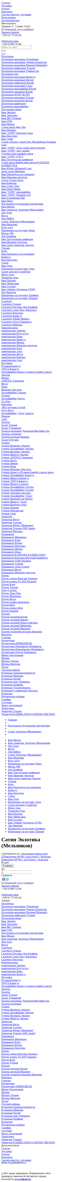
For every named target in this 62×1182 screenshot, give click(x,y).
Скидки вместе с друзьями (16, 14)
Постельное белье (11, 109)
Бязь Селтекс (8, 286)
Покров (5, 416)
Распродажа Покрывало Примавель (21, 646)
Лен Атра (6, 212)
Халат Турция (9, 425)
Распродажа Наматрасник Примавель (22, 649)
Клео (4, 251)
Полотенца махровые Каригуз (18, 77)
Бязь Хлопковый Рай (13, 198)
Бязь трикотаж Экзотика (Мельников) (22, 209)
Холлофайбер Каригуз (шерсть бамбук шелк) (26, 372)
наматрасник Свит (11, 360)
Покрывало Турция (12, 563)
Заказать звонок (10, 32)
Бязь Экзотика (9, 115)
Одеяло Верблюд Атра (13, 504)
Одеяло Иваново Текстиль (16, 469)
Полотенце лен (9, 74)
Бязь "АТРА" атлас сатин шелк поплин (23, 147)
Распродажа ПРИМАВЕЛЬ (16, 643)
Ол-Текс (6, 401)
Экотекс (5, 375)
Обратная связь (10, 41)
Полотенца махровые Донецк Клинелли (24, 62)
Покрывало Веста (11, 569)
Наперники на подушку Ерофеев (20, 295)
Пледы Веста (8, 599)
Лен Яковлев (8, 292)
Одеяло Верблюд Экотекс (15, 445)
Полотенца (7, 56)
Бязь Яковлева (9, 224)
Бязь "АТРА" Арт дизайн (15, 150)
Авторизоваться (10, 20)
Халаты (5, 422)
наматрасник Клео (11, 348)
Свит (4, 419)
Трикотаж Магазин (12, 531)
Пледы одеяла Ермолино (15, 602)
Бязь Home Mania (11, 189)
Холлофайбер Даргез (13, 398)
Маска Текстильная (12, 655)
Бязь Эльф (7, 139)
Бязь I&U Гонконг (11, 118)
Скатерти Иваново (11, 324)
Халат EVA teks (10, 439)
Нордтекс (6, 404)
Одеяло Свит (8, 513)
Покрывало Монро (12, 549)
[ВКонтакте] (3, 879)
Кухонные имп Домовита (15, 681)
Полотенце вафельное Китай (17, 82)
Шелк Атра (7, 274)
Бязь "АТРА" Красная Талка (17, 133)
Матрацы (6, 634)
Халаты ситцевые (11, 434)
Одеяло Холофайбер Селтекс (17, 487)
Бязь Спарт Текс (10, 186)
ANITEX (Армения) (12, 380)
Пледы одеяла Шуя (12, 608)
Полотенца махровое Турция (17, 97)
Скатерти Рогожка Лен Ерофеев (19, 307)
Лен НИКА (7, 218)
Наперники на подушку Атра (17, 268)
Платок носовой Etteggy (14, 619)
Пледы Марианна (11, 596)
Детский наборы (10, 670)
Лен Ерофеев (8, 236)
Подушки (6, 363)
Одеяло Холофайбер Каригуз (17, 475)
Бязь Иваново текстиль (14, 177)
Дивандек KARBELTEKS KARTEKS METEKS (28, 714)
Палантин (7, 693)
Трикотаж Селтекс (11, 522)
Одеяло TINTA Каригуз (14, 481)
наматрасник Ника (11, 336)
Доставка (6, 5)
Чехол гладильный (11, 705)
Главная (5, 2)
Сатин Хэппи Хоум (12, 180)
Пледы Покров (9, 611)
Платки (5, 613)
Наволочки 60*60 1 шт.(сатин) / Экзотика (24, 859)
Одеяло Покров (10, 507)
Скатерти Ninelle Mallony (15, 318)
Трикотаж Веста (10, 519)
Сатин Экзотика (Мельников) (18, 221)
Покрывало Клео (11, 540)
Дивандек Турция (11, 711)
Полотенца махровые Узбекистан (20, 71)
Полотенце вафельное (13, 103)
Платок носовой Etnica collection (19, 622)
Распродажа (8, 640)
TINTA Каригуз (10, 369)
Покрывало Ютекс (11, 543)
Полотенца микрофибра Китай (18, 88)
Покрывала (7, 534)
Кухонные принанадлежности (18, 672)
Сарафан (6, 699)
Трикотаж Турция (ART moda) (18, 528)
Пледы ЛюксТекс (11, 593)
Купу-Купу (7, 410)
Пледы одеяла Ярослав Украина (19, 578)
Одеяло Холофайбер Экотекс (17, 448)
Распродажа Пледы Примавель (18, 652)
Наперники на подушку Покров (19, 298)
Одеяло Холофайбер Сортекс (17, 490)
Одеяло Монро (9, 463)
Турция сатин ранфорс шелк (17, 153)
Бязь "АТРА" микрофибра (15, 192)
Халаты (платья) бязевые (15, 436)
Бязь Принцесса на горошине (17, 174)
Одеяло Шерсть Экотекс (15, 454)
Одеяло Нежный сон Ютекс (17, 498)
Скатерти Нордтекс (12, 313)
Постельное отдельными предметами (22, 203)
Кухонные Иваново (12, 675)
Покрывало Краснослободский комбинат (24, 557)
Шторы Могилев (10, 664)
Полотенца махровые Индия (17, 80)
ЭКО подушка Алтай (13, 407)
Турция (5, 248)
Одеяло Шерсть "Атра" (14, 501)
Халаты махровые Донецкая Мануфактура (25, 431)
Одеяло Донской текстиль (16, 493)
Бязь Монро (8, 124)
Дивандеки (7, 708)
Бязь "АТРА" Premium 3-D (16, 195)
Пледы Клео (8, 584)
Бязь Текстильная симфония (17, 159)
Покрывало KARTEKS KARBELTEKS (23, 554)
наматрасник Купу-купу (15, 333)
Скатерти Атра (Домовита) (16, 321)
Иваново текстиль (11, 389)
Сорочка (6, 637)
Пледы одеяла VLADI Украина (18, 581)
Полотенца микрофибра (14, 106)
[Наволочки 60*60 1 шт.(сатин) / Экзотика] (26, 856)
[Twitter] (7, 879)
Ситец (4, 262)
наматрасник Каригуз (13, 339)
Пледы (5, 575)
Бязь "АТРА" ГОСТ (12, 156)
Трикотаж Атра (9, 277)
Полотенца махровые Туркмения (20, 59)
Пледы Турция (9, 587)
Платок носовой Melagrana (16, 625)
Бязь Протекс (8, 130)
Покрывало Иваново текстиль (18, 572)
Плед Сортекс (9, 590)
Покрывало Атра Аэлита (15, 566)
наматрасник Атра (11, 351)
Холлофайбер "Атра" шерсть (17, 413)
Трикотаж (6, 516)
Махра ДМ (7, 233)
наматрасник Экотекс (13, 330)
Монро (5, 377)
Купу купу (7, 227)
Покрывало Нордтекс (13, 546)
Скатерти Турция (11, 304)
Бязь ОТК (6, 121)
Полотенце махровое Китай (17, 91)
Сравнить (6, 875)
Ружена (5, 395)
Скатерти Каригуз (11, 316)
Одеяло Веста (9, 460)
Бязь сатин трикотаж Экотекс (17, 245)
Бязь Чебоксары (10, 283)
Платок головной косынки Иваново (21, 631)
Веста (4, 215)
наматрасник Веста (12, 354)
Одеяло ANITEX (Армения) (17, 457)
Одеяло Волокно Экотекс (15, 451)
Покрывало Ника (11, 552)
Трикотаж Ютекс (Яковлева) (17, 525)
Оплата (5, 8)
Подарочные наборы (13, 696)
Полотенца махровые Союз (16, 85)
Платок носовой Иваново (15, 628)
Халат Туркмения (11, 428)
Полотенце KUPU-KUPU (15, 94)
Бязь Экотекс (8, 112)
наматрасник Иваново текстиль (19, 345)
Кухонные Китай (11, 678)
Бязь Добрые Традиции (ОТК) (18, 289)
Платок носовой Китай (14, 616)
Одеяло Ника (8, 466)
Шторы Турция (10, 661)
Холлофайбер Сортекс (13, 392)
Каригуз (6, 257)
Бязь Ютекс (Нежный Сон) (16, 168)
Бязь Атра (6, 265)
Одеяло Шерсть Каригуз (15, 478)
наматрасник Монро (12, 342)
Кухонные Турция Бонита (15, 687)
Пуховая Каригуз (11, 366)
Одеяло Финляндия (12, 510)
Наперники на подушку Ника (18, 230)
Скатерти (6, 301)
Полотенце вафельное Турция (18, 68)
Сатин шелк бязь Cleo (13, 127)
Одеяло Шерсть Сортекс (15, 484)
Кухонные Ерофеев (12, 684)
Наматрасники (9, 327)
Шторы (5, 658)
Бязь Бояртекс (9, 183)
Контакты (6, 11)
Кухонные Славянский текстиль (19, 690)
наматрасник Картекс (13, 357)
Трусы (4, 667)
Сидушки (6, 702)
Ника (4, 386)
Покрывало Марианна (13, 537)
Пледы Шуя (8, 605)
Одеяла (5, 442)
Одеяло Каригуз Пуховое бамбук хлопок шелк (27, 472)
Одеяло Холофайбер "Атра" (17, 495)
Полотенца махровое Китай (17, 100)
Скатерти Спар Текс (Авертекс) (19, 310)
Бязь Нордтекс (9, 136)
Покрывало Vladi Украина (16, 560)
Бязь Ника (7, 200)
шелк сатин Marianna (13, 171)
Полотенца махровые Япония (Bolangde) (24, 65)
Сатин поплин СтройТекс (16, 271)
